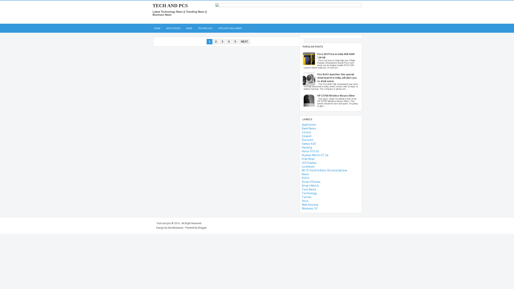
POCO (305, 178)
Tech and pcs (170, 5)
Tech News (309, 189)
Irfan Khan (308, 159)
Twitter (307, 197)
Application (173, 28)
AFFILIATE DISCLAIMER (230, 28)
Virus (305, 201)
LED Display (309, 162)
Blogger (202, 227)
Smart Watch (310, 185)
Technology (205, 28)
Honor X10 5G (310, 151)
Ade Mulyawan (175, 227)
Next (244, 41)
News (189, 28)
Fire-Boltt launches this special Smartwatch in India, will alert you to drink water (337, 78)
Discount (307, 139)
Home (157, 28)
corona (306, 132)
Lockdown (308, 166)
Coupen (307, 136)
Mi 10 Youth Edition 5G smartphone (324, 170)
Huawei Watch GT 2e (315, 155)
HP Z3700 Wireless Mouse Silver (336, 95)
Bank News (309, 128)
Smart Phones (311, 181)
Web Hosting (310, 204)
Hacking (307, 147)
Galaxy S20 (309, 143)
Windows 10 (309, 208)
